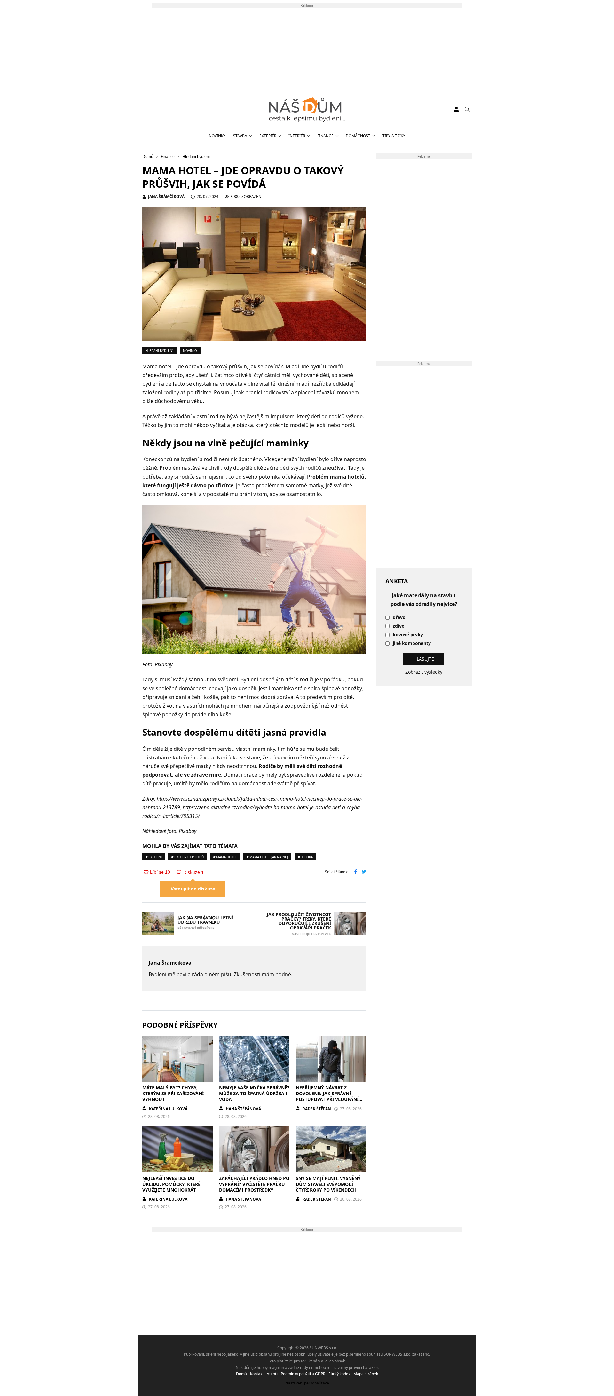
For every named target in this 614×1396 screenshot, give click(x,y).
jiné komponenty (412, 643)
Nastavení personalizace (307, 1383)
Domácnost (358, 135)
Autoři (272, 1373)
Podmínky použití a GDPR (303, 1373)
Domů (241, 1373)
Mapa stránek (365, 1373)
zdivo (399, 626)
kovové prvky (408, 635)
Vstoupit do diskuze (193, 889)
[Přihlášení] (456, 109)
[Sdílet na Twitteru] (364, 872)
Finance (325, 135)
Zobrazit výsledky (423, 672)
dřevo (399, 617)
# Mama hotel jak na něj (267, 857)
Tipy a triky (393, 135)
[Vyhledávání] (467, 109)
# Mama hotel (225, 857)
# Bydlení (154, 857)
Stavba (240, 135)
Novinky (217, 135)
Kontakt (257, 1373)
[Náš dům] (307, 109)
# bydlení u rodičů (187, 857)
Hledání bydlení (159, 351)
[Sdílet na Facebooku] (355, 872)
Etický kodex (339, 1373)
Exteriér (267, 135)
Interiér (296, 135)
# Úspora (305, 857)
